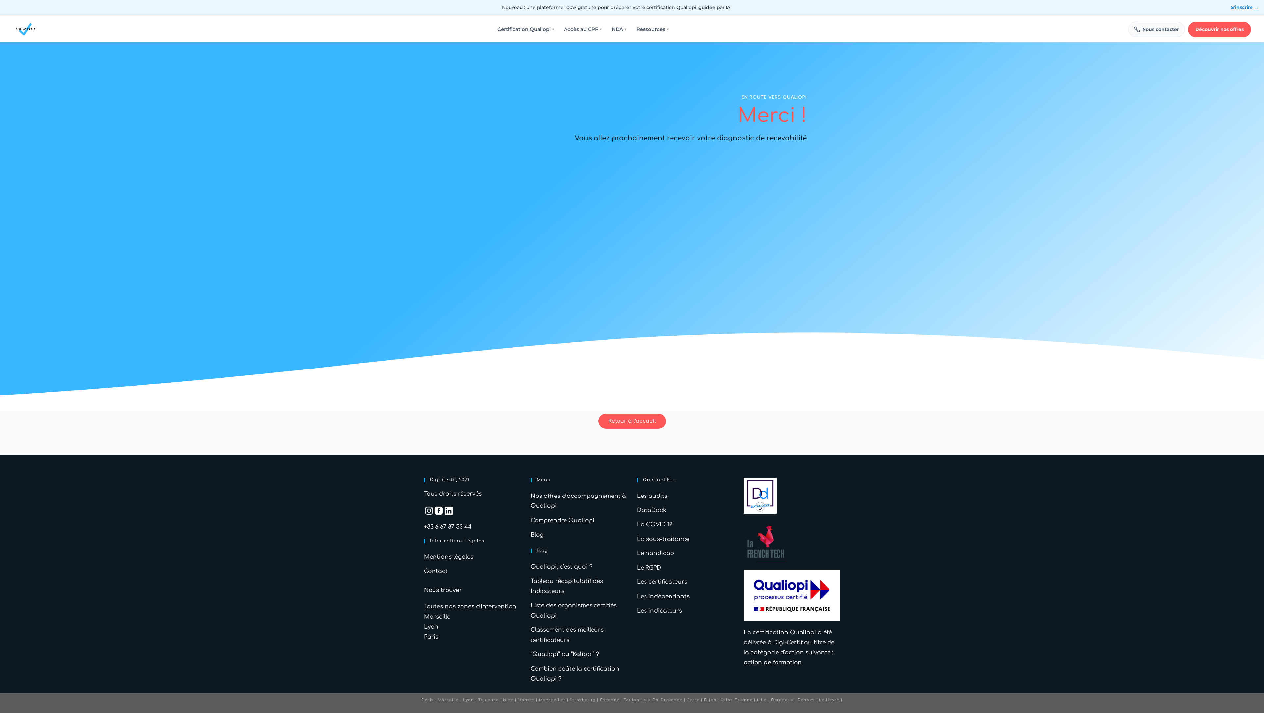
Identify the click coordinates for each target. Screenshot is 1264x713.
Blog (537, 535)
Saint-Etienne (737, 699)
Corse (693, 699)
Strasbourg (583, 699)
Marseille (437, 617)
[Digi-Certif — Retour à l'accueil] (25, 29)
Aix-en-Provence (663, 699)
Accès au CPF (583, 29)
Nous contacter (1160, 29)
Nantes (526, 699)
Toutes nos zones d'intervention (470, 606)
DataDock (651, 510)
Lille (762, 699)
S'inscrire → (1245, 7)
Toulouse (488, 699)
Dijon (710, 699)
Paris (431, 637)
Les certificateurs (662, 582)
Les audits (652, 496)
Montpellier (552, 699)
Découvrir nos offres (1219, 29)
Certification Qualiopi (525, 29)
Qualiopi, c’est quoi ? (561, 567)
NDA (619, 29)
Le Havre (829, 699)
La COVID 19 (654, 525)
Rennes (806, 699)
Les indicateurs (659, 611)
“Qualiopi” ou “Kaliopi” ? (565, 654)
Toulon (631, 699)
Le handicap (655, 553)
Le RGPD (649, 568)
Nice (508, 699)
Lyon (431, 627)
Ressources (652, 29)
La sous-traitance (663, 539)
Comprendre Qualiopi (562, 520)
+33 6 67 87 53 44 (448, 527)
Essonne (610, 699)
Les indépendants (663, 596)
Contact (436, 571)
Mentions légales (448, 557)
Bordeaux (782, 699)
